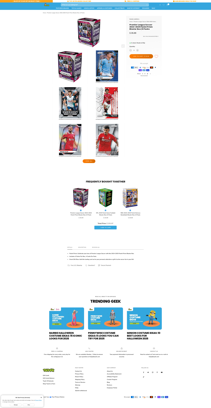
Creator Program (112, 379)
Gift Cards (46, 375)
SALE (153, 8)
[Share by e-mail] (150, 73)
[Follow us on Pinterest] (157, 372)
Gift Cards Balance (48, 378)
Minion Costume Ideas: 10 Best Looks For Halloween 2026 (143, 335)
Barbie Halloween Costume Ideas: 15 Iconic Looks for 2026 (65, 335)
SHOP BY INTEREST (133, 8)
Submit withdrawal (81, 391)
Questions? (91, 265)
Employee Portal (112, 388)
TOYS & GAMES (76, 8)
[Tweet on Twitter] (147, 73)
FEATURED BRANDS (62, 8)
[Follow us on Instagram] (152, 372)
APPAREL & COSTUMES (104, 8)
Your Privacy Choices (58, 397)
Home (44, 13)
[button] (167, 5)
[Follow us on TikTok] (143, 377)
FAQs (76, 388)
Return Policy (79, 377)
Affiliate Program (112, 377)
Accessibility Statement (114, 374)
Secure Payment (106, 265)
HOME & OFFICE (89, 8)
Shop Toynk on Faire (49, 384)
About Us (110, 371)
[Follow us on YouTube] (161, 372)
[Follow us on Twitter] (148, 372)
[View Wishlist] (163, 5)
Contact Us (78, 371)
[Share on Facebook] (142, 73)
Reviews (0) (95, 247)
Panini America (134, 19)
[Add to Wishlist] (156, 56)
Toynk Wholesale (48, 381)
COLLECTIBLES (119, 8)
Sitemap (77, 385)
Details (69, 247)
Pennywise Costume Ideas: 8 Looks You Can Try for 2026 (103, 335)
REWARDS (145, 8)
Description (82, 247)
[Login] (160, 5)
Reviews (109, 385)
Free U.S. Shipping (76, 265)
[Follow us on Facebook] (143, 372)
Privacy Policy (79, 374)
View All (89, 161)
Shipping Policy (79, 379)
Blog (108, 382)
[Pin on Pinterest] (144, 73)
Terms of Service (80, 382)
